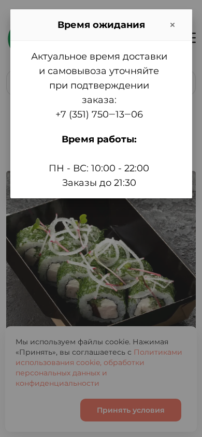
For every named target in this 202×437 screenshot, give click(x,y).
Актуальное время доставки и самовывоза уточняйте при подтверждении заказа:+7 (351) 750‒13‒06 (99, 85)
